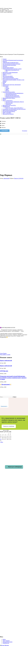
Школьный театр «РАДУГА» (9, 105)
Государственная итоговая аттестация (11, 63)
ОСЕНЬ (7, 88)
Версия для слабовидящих (15, 466)
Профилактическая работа (9, 92)
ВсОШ (4, 82)
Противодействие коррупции (12, 95)
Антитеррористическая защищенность (14, 93)
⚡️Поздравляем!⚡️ (5, 384)
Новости (5, 61)
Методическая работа (8, 76)
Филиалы (5, 66)
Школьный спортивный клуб (12, 70)
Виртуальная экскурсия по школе (10, 78)
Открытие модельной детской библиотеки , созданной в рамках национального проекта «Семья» (13, 378)
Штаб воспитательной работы (10, 110)
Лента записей (6, 640)
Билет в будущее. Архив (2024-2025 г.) (14, 107)
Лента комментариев (7, 641)
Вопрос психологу (7, 73)
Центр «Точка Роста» (8, 100)
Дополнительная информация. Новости (14, 101)
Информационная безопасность (12, 96)
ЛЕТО (6, 87)
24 (0, 439)
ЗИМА (7, 89)
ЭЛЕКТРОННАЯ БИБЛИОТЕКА (10, 62)
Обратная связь (9, 103)
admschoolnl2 (6, 178)
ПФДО (4, 99)
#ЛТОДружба (4, 371)
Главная (4, 59)
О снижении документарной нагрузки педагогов (14, 109)
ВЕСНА (7, 90)
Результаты (24, 130)
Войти (4, 639)
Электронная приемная (8, 77)
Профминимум (6, 106)
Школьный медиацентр (8, 114)
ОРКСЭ (4, 74)
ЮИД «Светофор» (7, 112)
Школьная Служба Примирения (10, 72)
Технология (8, 104)
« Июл (1, 442)
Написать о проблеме (8, 426)
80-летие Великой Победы (9, 111)
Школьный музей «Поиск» (9, 98)
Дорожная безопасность (11, 94)
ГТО (6, 71)
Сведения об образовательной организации (13, 60)
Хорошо (3, 123)
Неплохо (3, 127)
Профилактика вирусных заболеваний (12, 84)
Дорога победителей (6, 360)
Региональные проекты (8, 67)
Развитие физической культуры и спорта (12, 68)
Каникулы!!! (5, 85)
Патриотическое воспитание (9, 65)
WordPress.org (6, 643)
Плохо (2, 125)
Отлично (3, 121)
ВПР (4, 83)
